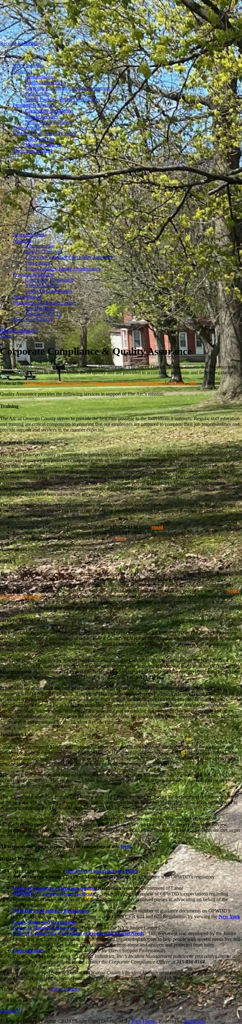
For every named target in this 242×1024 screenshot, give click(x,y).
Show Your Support (32, 150)
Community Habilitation (49, 110)
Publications (37, 93)
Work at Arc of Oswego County (44, 133)
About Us (22, 71)
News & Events (28, 65)
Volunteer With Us (43, 144)
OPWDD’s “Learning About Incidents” (55, 893)
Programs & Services (34, 105)
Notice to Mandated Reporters (45, 927)
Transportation (27, 127)
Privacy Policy (65, 989)
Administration (40, 76)
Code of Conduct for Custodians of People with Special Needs (78, 933)
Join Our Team (40, 139)
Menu (6, 336)
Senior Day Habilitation (48, 122)
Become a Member (19, 43)
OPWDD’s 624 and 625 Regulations (51, 910)
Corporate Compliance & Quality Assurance (69, 88)
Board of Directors (43, 82)
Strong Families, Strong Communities (62, 99)
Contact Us (11, 1010)
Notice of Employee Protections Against (55, 888)
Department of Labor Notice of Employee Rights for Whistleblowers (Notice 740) (111, 383)
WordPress (194, 1021)
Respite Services (41, 116)
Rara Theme (143, 1021)
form (126, 846)
